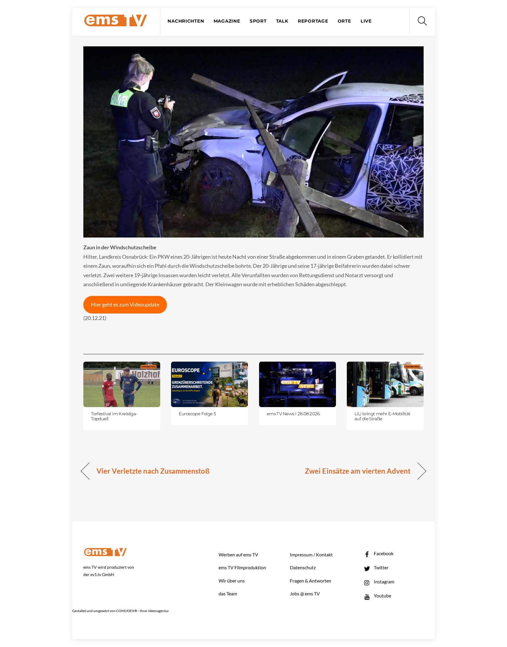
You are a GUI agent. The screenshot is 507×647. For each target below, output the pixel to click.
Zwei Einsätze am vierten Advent (357, 471)
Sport (258, 21)
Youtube (382, 595)
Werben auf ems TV (238, 554)
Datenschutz (303, 567)
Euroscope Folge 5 (197, 413)
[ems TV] (115, 23)
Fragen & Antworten (310, 580)
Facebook (383, 553)
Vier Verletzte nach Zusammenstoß (153, 471)
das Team (228, 593)
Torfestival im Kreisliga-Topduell (114, 416)
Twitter (380, 567)
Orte (344, 21)
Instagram (383, 581)
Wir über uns (232, 580)
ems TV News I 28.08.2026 (293, 413)
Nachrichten (186, 21)
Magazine (227, 21)
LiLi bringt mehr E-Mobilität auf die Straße (382, 416)
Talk (282, 21)
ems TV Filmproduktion (242, 567)
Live (366, 21)
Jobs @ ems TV (305, 593)
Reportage (313, 21)
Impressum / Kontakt (311, 554)
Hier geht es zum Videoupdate (125, 304)
